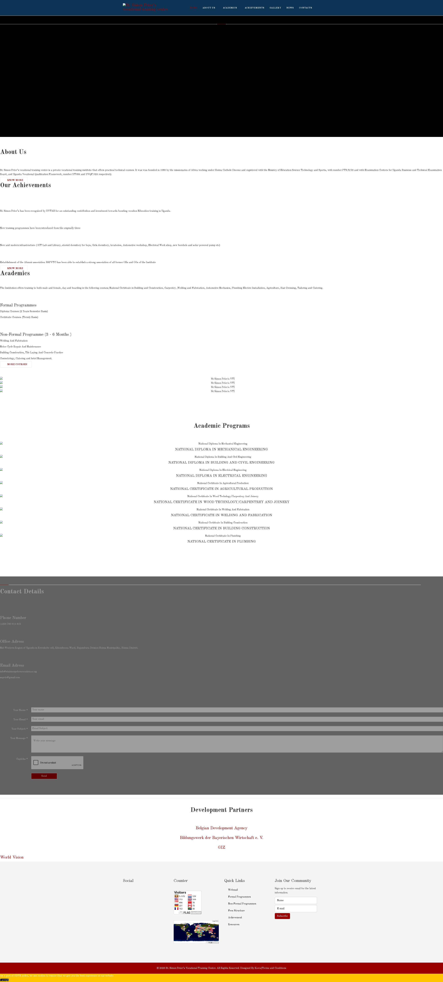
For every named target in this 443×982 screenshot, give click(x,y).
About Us (208, 8)
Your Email (20, 719)
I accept (4, 980)
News (290, 8)
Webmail (232, 890)
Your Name (20, 710)
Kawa (258, 968)
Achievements (254, 8)
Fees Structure (236, 910)
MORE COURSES (17, 364)
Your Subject (19, 729)
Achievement (234, 917)
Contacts (305, 8)
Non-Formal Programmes (241, 904)
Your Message (19, 738)
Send (44, 776)
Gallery (275, 8)
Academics (230, 8)
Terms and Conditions (274, 968)
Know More (15, 180)
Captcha (22, 759)
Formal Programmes (239, 897)
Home (193, 8)
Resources (233, 924)
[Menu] (318, 7)
